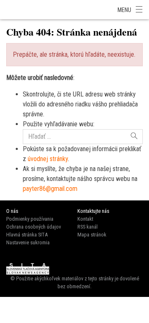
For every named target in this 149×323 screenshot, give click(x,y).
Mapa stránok (91, 234)
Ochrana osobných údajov (33, 227)
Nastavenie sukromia (28, 242)
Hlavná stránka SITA (27, 234)
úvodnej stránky (48, 159)
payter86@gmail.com (50, 189)
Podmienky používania (29, 219)
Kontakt (85, 219)
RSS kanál (87, 227)
